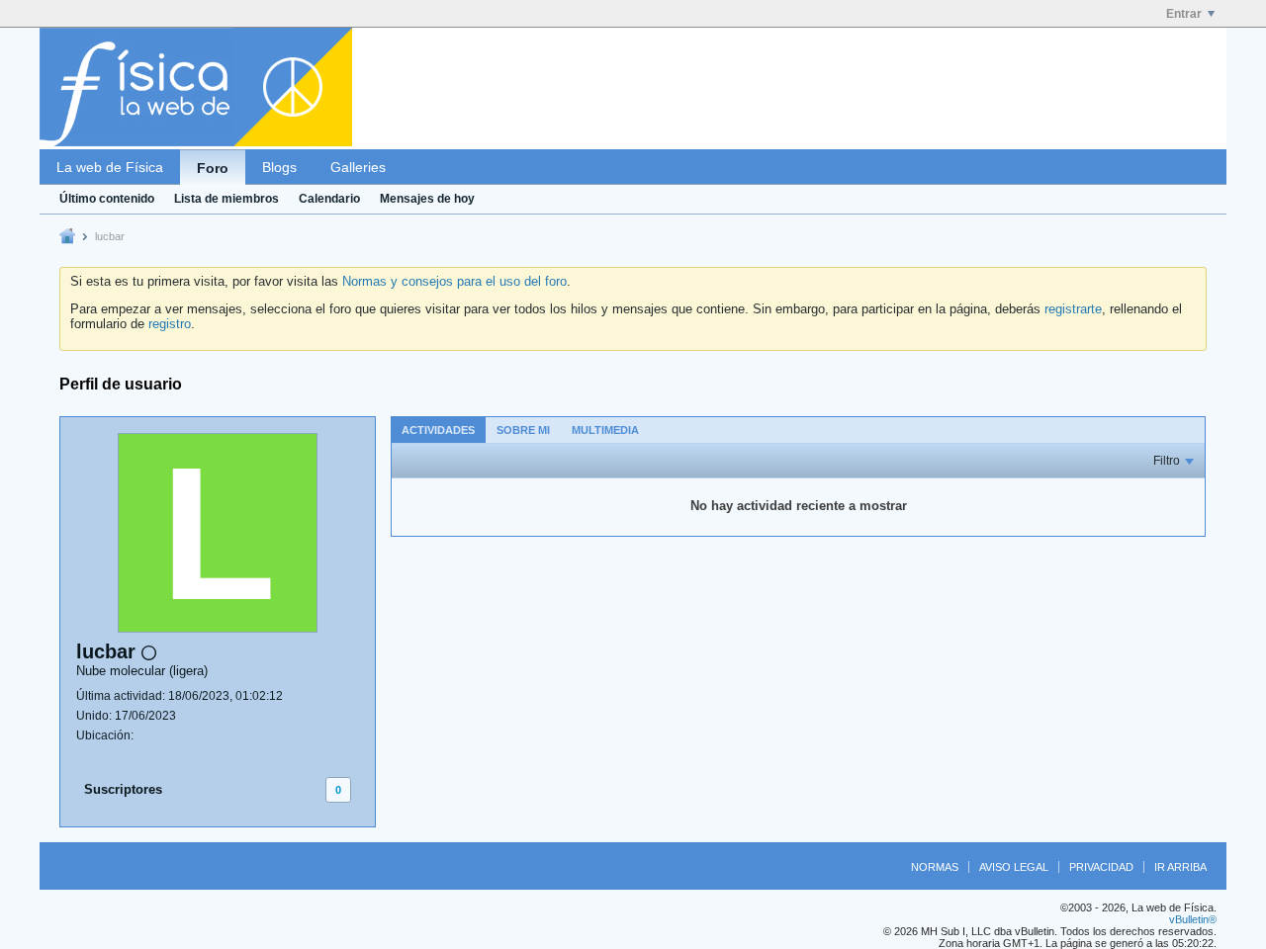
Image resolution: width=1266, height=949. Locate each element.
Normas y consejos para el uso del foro (454, 281)
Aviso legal (1013, 867)
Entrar (1184, 14)
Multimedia (605, 430)
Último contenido (106, 199)
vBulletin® (1193, 919)
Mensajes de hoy (427, 199)
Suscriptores (123, 789)
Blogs (279, 167)
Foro (212, 168)
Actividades (438, 430)
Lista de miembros (226, 199)
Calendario (329, 199)
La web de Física (109, 167)
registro (169, 323)
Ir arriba (1180, 867)
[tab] (438, 429)
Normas (934, 867)
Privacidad (1101, 867)
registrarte (1073, 309)
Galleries (358, 167)
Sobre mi (523, 430)
